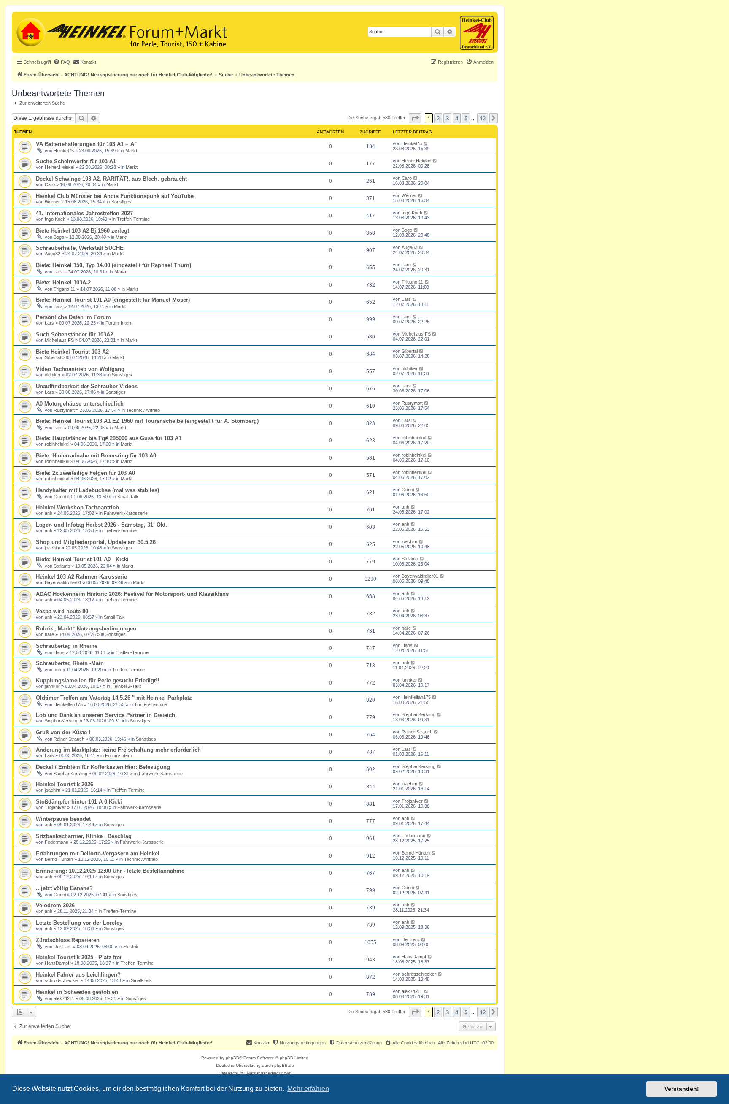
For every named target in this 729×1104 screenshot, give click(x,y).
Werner (52, 201)
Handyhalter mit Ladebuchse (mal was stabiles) (97, 490)
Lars (58, 271)
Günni (60, 496)
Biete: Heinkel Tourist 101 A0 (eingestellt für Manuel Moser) (113, 300)
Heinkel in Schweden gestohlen (77, 992)
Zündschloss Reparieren (68, 940)
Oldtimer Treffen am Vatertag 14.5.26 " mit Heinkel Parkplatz (114, 698)
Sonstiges (121, 201)
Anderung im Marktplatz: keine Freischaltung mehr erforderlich (118, 750)
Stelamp (62, 565)
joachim (52, 547)
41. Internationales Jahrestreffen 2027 (84, 213)
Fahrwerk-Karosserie (126, 513)
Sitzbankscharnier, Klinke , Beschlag (84, 836)
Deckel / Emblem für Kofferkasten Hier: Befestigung (103, 767)
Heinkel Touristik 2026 (64, 784)
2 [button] (438, 118)
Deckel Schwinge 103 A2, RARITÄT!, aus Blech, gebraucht (111, 179)
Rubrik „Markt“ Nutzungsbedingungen (86, 628)
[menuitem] (61, 62)
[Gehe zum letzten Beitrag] (426, 143)
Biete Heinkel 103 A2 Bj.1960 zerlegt (82, 230)
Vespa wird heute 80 (62, 611)
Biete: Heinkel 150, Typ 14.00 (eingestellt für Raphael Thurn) (113, 265)
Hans (59, 652)
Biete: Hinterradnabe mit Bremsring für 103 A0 (96, 455)
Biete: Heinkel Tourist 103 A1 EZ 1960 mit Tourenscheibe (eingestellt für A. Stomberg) (147, 421)
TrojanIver (55, 807)
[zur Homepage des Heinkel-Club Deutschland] (30, 31)
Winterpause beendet (63, 819)
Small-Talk (127, 496)
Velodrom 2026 (55, 905)
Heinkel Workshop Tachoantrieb (77, 507)
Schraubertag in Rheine (66, 646)
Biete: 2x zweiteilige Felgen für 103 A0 (85, 473)
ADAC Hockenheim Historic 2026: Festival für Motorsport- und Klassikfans (132, 594)
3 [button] (447, 118)
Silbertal (53, 357)
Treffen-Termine (133, 219)
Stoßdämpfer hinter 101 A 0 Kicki (79, 801)
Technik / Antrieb (143, 410)
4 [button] (456, 118)
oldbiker (53, 374)
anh (48, 513)
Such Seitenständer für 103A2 (74, 334)
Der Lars (63, 946)
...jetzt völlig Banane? (64, 888)
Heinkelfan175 (68, 704)
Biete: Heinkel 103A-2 (63, 282)
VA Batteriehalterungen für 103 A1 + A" (86, 144)
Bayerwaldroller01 (63, 582)
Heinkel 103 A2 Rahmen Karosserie (81, 577)
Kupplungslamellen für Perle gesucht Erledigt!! (97, 680)
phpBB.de (284, 1065)
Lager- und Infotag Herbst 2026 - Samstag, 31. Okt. (101, 525)
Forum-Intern (118, 322)
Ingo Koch (55, 219)
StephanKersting (61, 720)
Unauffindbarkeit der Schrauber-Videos (87, 386)
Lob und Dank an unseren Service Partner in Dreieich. (106, 715)
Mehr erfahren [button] (308, 1088)
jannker (52, 686)
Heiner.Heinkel (59, 167)
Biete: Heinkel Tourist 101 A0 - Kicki (82, 559)
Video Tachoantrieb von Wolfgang (80, 369)
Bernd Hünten (59, 859)
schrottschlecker (62, 980)
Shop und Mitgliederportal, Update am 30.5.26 (96, 542)
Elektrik (130, 946)
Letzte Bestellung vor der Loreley (79, 923)
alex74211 (64, 998)
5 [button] (465, 118)
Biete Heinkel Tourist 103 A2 (72, 352)
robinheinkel (57, 443)
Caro (50, 184)
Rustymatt (64, 410)
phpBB (232, 1057)
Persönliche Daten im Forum (73, 317)
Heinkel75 (64, 150)
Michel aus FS (59, 340)
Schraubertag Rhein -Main (70, 663)
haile (49, 634)
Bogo (59, 237)
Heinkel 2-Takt (126, 686)
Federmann (56, 841)
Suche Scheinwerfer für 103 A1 (76, 161)
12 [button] (483, 118)
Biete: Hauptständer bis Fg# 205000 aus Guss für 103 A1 (108, 438)
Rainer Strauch (69, 738)
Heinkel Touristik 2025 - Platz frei (79, 957)
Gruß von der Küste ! (63, 732)
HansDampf (57, 963)
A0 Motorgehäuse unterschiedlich (80, 403)
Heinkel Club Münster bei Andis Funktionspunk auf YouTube (115, 196)
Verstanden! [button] (681, 1088)
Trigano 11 (64, 289)
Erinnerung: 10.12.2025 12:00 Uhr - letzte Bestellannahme (110, 871)
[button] (415, 118)
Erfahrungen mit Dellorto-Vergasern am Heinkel (97, 853)
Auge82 (52, 253)
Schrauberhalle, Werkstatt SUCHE (80, 248)
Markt (131, 150)
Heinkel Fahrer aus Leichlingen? (78, 974)
